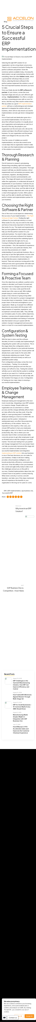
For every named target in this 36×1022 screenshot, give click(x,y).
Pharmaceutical (11, 947)
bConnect (8, 843)
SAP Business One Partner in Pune (14, 860)
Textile (5, 950)
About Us (5, 959)
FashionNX (8, 840)
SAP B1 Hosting (7, 822)
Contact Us (6, 972)
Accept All (29, 1016)
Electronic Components (15, 954)
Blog (3, 970)
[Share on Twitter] (10, 497)
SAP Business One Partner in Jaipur (14, 869)
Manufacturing (10, 918)
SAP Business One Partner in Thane (14, 892)
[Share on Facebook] (8, 497)
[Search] (31, 994)
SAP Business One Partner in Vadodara (15, 887)
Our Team (5, 962)
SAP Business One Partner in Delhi (14, 864)
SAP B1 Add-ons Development (13, 826)
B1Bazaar (7, 836)
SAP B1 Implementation (10, 820)
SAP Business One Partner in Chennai (15, 867)
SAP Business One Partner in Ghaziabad (16, 885)
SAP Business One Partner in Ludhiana (15, 883)
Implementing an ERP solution (11, 453)
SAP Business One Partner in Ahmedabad (16, 874)
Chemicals (8, 936)
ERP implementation (14, 491)
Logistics (7, 932)
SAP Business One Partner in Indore (14, 897)
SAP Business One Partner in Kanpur (15, 894)
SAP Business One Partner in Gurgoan (15, 876)
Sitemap (5, 974)
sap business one (27, 491)
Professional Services (14, 922)
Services (5, 964)
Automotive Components (16, 940)
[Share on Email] (21, 497)
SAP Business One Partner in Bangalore (16, 901)
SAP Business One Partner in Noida (14, 878)
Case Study (6, 966)
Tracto (5, 847)
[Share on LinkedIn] (16, 497)
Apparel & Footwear (13, 911)
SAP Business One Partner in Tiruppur (15, 880)
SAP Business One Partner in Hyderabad (16, 871)
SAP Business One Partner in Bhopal (15, 890)
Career (4, 968)
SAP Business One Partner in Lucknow (15, 899)
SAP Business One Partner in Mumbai (15, 862)
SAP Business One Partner (11, 857)
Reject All (19, 1016)
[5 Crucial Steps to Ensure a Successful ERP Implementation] (18, 58)
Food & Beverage (11, 929)
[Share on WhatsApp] (18, 497)
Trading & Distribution (14, 925)
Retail (5, 915)
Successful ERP (7, 493)
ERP (5, 491)
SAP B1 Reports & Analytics (11, 824)
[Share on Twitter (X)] (13, 497)
